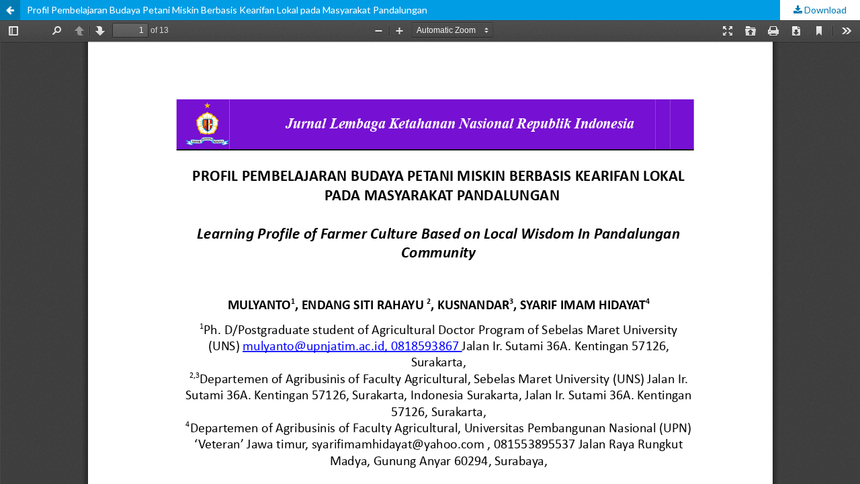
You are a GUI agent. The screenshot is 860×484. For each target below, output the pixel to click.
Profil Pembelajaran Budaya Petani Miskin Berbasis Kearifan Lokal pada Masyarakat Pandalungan (227, 9)
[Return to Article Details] (10, 10)
